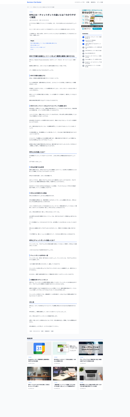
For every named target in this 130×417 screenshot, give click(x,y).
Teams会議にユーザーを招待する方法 (93, 59)
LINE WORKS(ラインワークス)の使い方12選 (93, 66)
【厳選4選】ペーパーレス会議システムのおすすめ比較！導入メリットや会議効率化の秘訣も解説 (65, 386)
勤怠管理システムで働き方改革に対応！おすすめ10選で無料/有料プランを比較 (91, 385)
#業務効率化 (47, 331)
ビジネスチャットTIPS (79, 2)
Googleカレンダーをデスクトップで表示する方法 (93, 62)
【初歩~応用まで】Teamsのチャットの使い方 (93, 44)
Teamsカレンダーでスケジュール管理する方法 (93, 56)
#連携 (52, 331)
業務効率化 (93, 2)
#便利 (42, 331)
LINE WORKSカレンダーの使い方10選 (93, 50)
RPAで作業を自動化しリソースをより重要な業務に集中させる (43, 43)
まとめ (31, 49)
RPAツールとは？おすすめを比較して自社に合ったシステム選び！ (39, 385)
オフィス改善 (100, 2)
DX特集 (87, 2)
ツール (31, 7)
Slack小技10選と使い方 (90, 53)
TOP (28, 7)
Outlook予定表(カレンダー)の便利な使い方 (93, 48)
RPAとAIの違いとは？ (35, 45)
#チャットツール (36, 331)
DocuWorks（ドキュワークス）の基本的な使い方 (93, 37)
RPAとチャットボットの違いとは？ (38, 47)
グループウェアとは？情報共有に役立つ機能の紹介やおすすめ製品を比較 (90, 360)
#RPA (31, 331)
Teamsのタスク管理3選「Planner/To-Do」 (90, 41)
